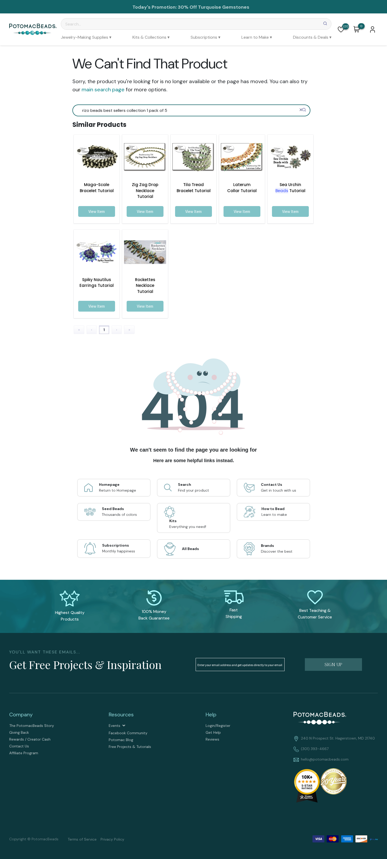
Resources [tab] (121, 714)
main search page (103, 89)
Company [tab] (21, 714)
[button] (341, 29)
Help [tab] (211, 714)
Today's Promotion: (154, 7)
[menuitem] (86, 37)
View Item (96, 211)
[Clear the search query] (301, 109)
